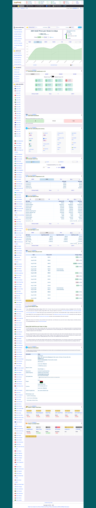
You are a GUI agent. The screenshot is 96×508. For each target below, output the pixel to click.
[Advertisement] (46, 17)
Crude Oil (48, 429)
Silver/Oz (42, 1)
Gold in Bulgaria (19, 199)
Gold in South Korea (19, 430)
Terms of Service (41, 506)
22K (39, 199)
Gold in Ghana (18, 268)
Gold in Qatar (18, 399)
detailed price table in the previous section (61, 314)
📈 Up (35, 120)
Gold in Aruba (18, 161)
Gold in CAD (18, 120)
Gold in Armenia (19, 156)
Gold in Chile (18, 219)
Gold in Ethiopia (19, 252)
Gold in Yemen (18, 497)
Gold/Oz (30, 1)
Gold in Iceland (18, 286)
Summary (32, 74)
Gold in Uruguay (19, 486)
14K (58, 199)
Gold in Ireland (18, 300)
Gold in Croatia (18, 230)
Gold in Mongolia (19, 354)
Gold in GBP (18, 90)
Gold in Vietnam (19, 495)
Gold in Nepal (18, 365)
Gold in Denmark (19, 237)
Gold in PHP (18, 104)
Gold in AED (18, 106)
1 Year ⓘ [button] (39, 85)
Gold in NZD (18, 124)
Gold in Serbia (18, 412)
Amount (46, 74)
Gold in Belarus (19, 174)
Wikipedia (45, 363)
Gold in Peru (18, 392)
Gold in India (18, 291)
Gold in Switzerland (19, 442)
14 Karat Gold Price (17, 59)
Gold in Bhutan (18, 181)
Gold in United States (20, 484)
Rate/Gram (29, 412)
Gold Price (21, 6)
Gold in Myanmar (19, 361)
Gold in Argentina (19, 154)
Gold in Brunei (18, 197)
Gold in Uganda (19, 471)
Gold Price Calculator (18, 29)
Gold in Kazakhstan (19, 311)
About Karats (40, 361)
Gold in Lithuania (19, 331)
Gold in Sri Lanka (19, 433)
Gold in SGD (18, 115)
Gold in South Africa (19, 428)
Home (14, 5)
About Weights (41, 368)
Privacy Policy (49, 506)
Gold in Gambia (19, 264)
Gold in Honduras (19, 279)
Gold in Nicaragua (19, 370)
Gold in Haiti (18, 277)
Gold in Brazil (18, 194)
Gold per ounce (17, 69)
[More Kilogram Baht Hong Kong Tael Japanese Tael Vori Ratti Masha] (75, 179)
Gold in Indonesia (19, 293)
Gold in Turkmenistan (20, 468)
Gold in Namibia (19, 363)
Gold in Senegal (19, 410)
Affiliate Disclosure (65, 506)
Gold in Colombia (19, 223)
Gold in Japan (18, 304)
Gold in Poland (18, 397)
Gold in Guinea (18, 275)
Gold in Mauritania (19, 345)
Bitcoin (67, 1)
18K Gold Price (68, 412)
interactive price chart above (44, 316)
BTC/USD (57, 429)
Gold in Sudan (18, 435)
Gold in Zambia (19, 500)
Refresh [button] (52, 37)
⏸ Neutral (54, 120)
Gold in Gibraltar (19, 270)
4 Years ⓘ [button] (69, 85)
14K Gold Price (78, 412)
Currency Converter (17, 36)
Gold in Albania (18, 143)
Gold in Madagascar (19, 336)
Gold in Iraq (18, 297)
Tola (61, 179)
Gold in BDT (18, 102)
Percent (60, 74)
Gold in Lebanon (19, 322)
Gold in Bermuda (19, 183)
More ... (15, 47)
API (65, 5)
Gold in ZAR (18, 133)
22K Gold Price (59, 412)
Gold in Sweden (19, 439)
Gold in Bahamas (19, 165)
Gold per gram (16, 71)
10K (68, 199)
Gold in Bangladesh (19, 170)
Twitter (51, 502)
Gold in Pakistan (19, 381)
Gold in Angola (18, 147)
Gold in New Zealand (20, 367)
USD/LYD (67, 429)
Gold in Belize (18, 179)
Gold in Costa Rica (19, 228)
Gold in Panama (19, 383)
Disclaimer (55, 506)
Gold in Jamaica (19, 302)
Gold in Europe (18, 255)
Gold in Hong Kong (19, 282)
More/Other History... (29, 300)
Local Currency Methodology (32, 398)
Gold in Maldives (19, 343)
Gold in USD (18, 86)
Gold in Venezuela (19, 493)
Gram (47, 179)
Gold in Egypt (18, 246)
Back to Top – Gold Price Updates (30, 436)
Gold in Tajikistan (19, 453)
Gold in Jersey (18, 306)
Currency (61, 161)
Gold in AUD (18, 122)
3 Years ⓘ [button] (59, 85)
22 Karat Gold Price (18, 55)
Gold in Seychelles (19, 415)
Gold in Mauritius (19, 347)
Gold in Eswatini (19, 250)
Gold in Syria (18, 444)
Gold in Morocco (19, 356)
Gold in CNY (18, 95)
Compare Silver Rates (18, 45)
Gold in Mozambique (20, 358)
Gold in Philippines (19, 394)
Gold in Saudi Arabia (19, 408)
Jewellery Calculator (17, 34)
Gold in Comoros (19, 226)
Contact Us (35, 506)
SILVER (47, 161)
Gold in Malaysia (19, 340)
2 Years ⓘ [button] (49, 85)
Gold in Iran (18, 295)
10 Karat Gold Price (17, 62)
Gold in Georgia (19, 266)
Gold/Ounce (29, 429)
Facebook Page (47, 502)
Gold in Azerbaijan (19, 163)
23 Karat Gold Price (17, 64)
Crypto (48, 5)
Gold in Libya (18, 329)
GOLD (33, 161)
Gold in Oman (18, 379)
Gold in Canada (19, 206)
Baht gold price (17, 78)
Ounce (32, 179)
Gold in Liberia (18, 327)
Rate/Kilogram (39, 412)
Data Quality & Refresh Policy (32, 400)
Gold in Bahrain (19, 167)
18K (49, 199)
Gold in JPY (18, 93)
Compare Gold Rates (18, 38)
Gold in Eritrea (18, 248)
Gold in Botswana (19, 192)
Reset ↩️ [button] (80, 27)
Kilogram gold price (17, 74)
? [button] (36, 27)
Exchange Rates (40, 5)
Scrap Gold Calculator (18, 31)
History (74, 74)
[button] (77, 8)
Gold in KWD (18, 111)
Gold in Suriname (19, 437)
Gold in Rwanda (19, 406)
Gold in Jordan (18, 309)
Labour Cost (73, 243)
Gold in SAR (18, 108)
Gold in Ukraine (19, 473)
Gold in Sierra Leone (19, 417)
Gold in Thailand (19, 457)
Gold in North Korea (19, 374)
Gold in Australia (19, 158)
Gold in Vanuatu (19, 491)
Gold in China (18, 221)
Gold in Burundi (19, 201)
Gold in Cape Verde (19, 208)
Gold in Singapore (19, 419)
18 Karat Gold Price (17, 57)
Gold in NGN (18, 136)
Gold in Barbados (19, 172)
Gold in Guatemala (19, 273)
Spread (27, 243)
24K (30, 199)
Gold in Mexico (18, 349)
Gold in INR (18, 97)
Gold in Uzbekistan (19, 488)
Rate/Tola (48, 412)
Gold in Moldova (19, 352)
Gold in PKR (18, 99)
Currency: (67, 27)
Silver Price (30, 5)
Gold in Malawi (18, 338)
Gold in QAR (18, 113)
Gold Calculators (57, 5)
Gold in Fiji (18, 257)
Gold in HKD (18, 117)
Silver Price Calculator (18, 43)
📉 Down (73, 120)
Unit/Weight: (45, 27)
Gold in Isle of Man (19, 288)
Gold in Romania (19, 401)
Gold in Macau (18, 334)
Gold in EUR (18, 88)
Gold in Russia (18, 403)
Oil (53, 1)
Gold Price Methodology (31, 395)
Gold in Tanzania (19, 455)
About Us (30, 506)
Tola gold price (16, 76)
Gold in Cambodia (19, 203)
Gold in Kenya (18, 313)
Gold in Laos (18, 320)
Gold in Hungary (19, 284)
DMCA (59, 506)
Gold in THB (18, 131)
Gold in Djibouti (18, 239)
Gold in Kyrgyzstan (19, 318)
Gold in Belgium (19, 176)
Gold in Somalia (19, 426)
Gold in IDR (18, 129)
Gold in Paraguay (19, 390)
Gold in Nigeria (18, 372)
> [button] (80, 413)
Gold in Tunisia (18, 466)
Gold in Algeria (18, 145)
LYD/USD (78, 429)
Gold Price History (17, 40)
